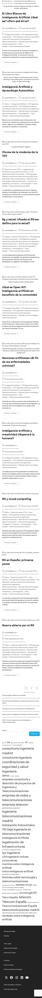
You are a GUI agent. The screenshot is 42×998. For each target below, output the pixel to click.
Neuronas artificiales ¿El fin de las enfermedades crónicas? (20, 361)
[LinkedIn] (22, 977)
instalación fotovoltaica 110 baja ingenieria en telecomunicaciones (18, 829)
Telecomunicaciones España (19, 46)
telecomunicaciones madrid (20, 910)
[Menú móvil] (38, 2)
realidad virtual (24, 884)
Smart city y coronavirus (10, 893)
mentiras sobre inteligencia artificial (18, 865)
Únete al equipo (9, 965)
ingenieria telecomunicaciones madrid (17, 816)
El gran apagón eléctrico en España (14, 695)
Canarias (30, 743)
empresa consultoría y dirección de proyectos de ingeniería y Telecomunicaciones (18, 785)
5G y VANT (21, 743)
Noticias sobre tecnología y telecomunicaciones (19, 879)
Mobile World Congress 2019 (10, 874)
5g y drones (14, 743)
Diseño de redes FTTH (12, 169)
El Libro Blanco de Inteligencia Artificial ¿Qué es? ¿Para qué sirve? (20, 17)
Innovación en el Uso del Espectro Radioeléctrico (18, 709)
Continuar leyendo (12, 62)
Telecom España (14, 901)
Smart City (27, 889)
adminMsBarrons (11, 28)
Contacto (7, 960)
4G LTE (4, 743)
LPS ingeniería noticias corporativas (21, 580)
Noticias (6, 936)
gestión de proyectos (11, 808)
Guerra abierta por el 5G (18, 625)
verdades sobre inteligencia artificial (18, 917)
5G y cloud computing (16, 499)
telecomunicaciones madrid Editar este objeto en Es (19, 913)
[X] (6, 977)
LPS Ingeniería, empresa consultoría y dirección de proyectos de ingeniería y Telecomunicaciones (20, 39)
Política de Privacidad (10, 948)
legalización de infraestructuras (13, 844)
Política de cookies (10, 952)
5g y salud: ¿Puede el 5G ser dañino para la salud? (20, 221)
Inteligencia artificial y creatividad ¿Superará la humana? (18, 434)
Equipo (7, 237)
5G (8, 742)
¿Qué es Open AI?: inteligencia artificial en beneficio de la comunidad (19, 290)
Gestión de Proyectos (20, 237)
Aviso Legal (7, 943)
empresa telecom (15, 804)
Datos (7, 104)
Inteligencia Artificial (12, 34)
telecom (25, 897)
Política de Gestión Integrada (13, 969)
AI (26, 742)
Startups (16, 524)
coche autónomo (7, 745)
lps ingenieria (11, 853)
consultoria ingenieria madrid (18, 750)
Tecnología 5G (24, 113)
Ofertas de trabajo (9, 931)
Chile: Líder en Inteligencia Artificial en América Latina (20, 714)
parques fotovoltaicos (8, 885)
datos (5, 775)
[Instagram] (16, 977)
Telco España (10, 897)
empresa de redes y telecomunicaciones (17, 797)
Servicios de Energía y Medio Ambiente (13, 887)
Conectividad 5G (17, 745)
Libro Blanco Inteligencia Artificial (11, 850)
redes (35, 885)
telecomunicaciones (33, 902)
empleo (17, 776)
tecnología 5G (28, 892)
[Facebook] (11, 977)
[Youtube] (27, 977)
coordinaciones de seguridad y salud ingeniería (15, 766)
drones (12, 776)
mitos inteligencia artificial (17, 871)
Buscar (4, 730)
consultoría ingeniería (17, 757)
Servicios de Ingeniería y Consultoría (12, 890)
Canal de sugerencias (10, 989)
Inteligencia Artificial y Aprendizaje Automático (18, 88)
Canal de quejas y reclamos (12, 984)
